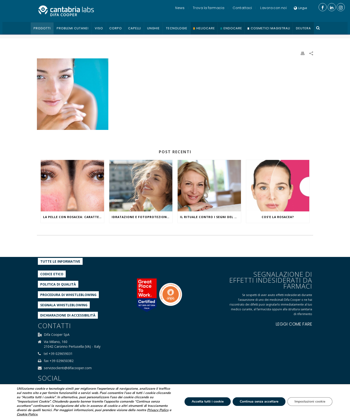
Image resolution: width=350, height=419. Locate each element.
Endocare (233, 28)
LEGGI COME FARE (294, 324)
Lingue (302, 8)
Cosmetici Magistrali (270, 28)
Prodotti (42, 28)
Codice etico (51, 274)
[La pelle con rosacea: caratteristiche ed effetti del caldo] (72, 185)
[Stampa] (303, 53)
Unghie (153, 28)
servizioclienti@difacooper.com (68, 368)
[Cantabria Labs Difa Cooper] (66, 11)
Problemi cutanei (73, 28)
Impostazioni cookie (310, 401)
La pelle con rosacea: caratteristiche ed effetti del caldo (73, 217)
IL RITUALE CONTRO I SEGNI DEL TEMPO (210, 217)
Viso (99, 28)
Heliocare (205, 28)
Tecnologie (176, 28)
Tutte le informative (60, 261)
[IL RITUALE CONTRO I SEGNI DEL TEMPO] (209, 185)
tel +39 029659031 (58, 354)
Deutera (303, 28)
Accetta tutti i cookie (208, 401)
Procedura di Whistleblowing (68, 294)
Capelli (134, 28)
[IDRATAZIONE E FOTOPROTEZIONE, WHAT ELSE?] (141, 185)
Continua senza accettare (259, 401)
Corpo (115, 28)
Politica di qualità (58, 284)
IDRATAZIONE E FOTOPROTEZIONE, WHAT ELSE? (142, 217)
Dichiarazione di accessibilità (67, 315)
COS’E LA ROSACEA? (278, 217)
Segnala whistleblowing (63, 305)
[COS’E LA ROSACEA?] (278, 185)
